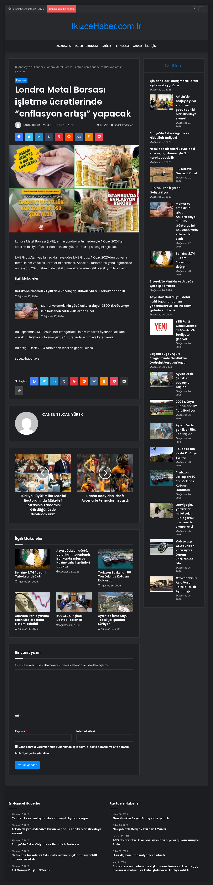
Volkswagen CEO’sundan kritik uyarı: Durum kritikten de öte (185, 552)
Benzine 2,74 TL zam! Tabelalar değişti (30, 574)
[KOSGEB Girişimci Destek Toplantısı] (74, 602)
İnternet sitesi (85, 731)
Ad (18, 715)
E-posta (21, 731)
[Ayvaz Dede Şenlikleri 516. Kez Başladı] (161, 431)
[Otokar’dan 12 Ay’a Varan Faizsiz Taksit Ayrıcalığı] (161, 584)
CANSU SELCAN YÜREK (36, 125)
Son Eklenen (174, 65)
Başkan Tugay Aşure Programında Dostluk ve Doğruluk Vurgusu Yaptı (168, 358)
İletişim (151, 46)
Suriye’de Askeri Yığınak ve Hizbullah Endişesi (107, 8)
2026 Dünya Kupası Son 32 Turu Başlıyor (186, 406)
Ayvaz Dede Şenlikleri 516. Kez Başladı (186, 429)
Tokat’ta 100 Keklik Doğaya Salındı (186, 453)
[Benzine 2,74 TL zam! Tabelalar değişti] (32, 559)
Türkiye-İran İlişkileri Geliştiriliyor (165, 190)
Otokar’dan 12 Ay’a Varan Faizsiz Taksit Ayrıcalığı (186, 584)
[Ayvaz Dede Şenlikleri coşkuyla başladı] (161, 379)
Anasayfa (63, 46)
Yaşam (137, 46)
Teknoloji (122, 46)
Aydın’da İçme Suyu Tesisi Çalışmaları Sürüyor (113, 620)
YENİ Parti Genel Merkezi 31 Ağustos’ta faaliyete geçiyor (186, 330)
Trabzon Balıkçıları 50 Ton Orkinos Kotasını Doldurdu (114, 576)
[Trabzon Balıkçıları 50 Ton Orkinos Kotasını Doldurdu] (115, 559)
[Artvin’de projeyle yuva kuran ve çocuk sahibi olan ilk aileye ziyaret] (161, 102)
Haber (78, 46)
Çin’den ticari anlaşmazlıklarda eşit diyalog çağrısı (174, 83)
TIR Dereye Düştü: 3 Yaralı (187, 171)
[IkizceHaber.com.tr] (106, 26)
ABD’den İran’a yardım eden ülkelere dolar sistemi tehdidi (32, 620)
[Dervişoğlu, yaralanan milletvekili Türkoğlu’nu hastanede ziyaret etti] (161, 510)
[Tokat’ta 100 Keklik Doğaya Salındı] (161, 454)
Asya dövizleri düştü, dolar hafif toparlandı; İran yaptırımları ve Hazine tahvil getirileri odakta (73, 559)
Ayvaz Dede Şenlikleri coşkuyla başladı (185, 380)
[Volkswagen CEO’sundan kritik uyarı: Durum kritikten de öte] (161, 547)
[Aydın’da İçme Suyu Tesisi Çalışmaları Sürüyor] (115, 602)
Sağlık (106, 46)
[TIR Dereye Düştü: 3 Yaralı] (161, 174)
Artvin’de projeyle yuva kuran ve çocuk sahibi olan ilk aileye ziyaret (186, 107)
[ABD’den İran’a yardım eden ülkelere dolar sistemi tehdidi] (32, 602)
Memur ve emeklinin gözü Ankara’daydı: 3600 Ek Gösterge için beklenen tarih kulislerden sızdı (187, 221)
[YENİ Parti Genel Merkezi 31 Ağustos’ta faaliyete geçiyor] (161, 327)
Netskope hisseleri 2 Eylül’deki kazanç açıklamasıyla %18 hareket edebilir (70, 291)
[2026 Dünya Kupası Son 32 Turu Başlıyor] (161, 407)
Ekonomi (92, 46)
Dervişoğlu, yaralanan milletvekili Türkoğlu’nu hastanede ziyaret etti (185, 516)
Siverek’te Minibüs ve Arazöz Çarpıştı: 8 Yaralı (171, 283)
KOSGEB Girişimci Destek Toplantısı (69, 618)
